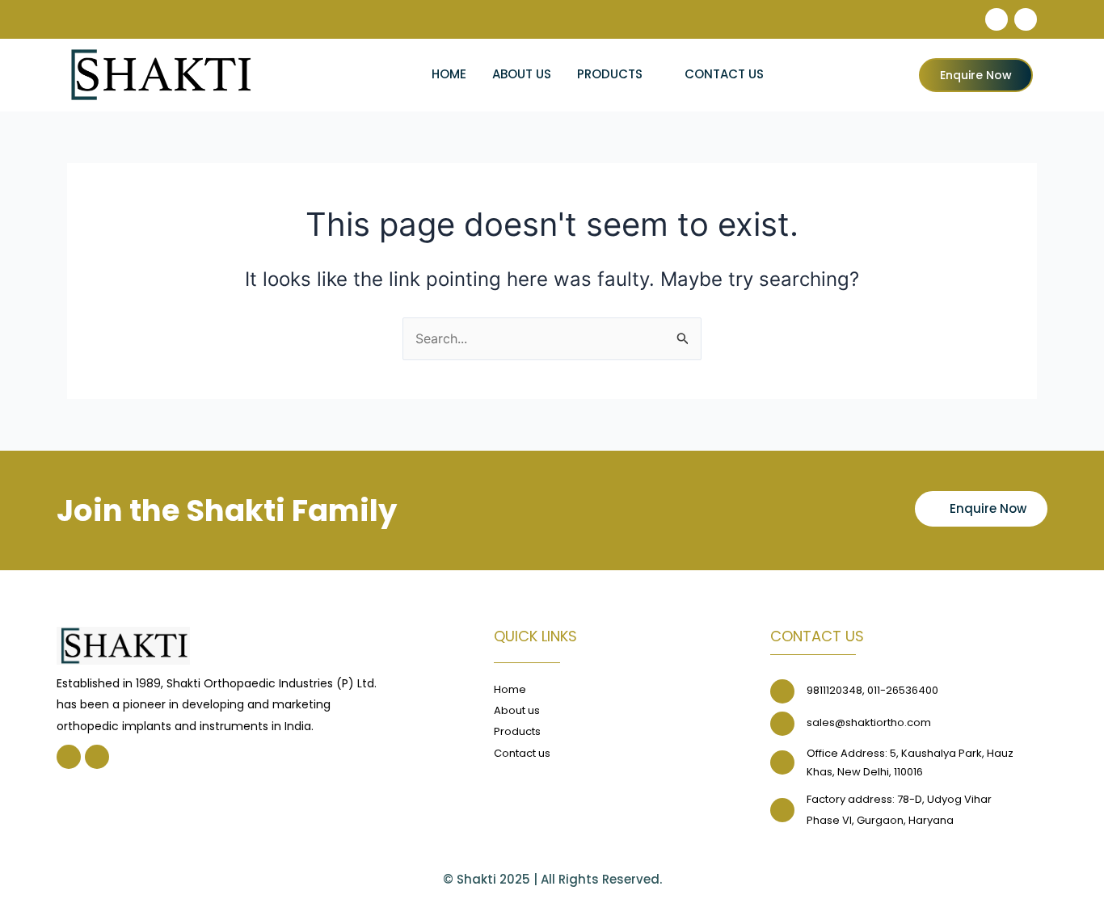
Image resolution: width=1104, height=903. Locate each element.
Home (449, 73)
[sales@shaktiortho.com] (782, 724)
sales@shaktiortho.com (869, 722)
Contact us (724, 73)
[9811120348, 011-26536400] (782, 691)
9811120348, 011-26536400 (872, 690)
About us (521, 73)
